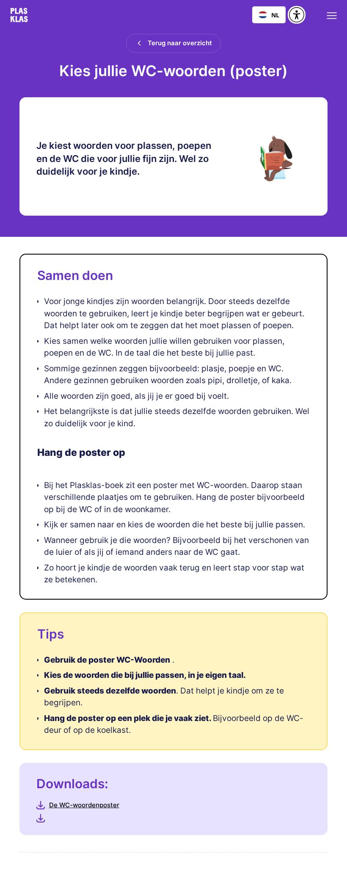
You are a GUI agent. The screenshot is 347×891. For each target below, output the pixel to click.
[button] (332, 15)
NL (275, 15)
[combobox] (269, 14)
